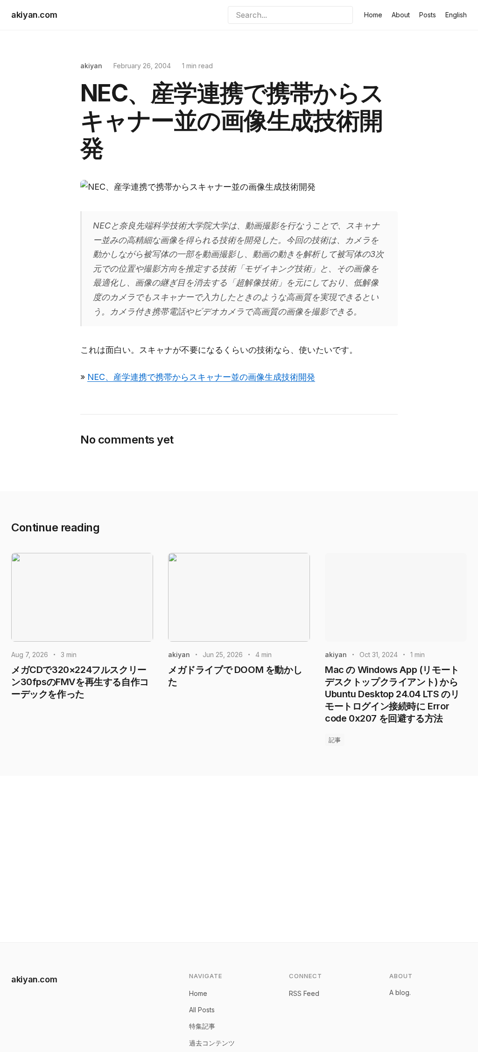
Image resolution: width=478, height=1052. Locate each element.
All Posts (202, 1010)
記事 (335, 740)
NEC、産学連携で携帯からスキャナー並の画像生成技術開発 (201, 377)
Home (373, 15)
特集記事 (202, 1026)
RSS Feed (304, 993)
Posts (427, 15)
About (401, 15)
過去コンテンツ (212, 1043)
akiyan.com (34, 15)
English (456, 15)
